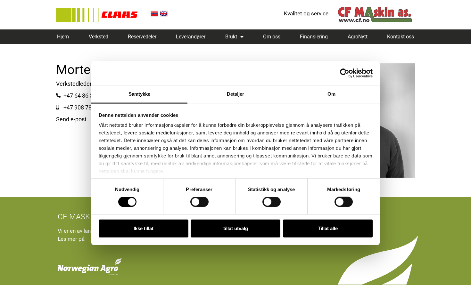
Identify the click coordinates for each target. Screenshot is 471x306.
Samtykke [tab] (139, 94)
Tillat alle (328, 228)
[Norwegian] (154, 15)
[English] (164, 15)
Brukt (231, 37)
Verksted (98, 37)
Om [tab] (331, 94)
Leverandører (190, 37)
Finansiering (314, 37)
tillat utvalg (235, 228)
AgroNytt (358, 37)
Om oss (271, 37)
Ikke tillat (143, 228)
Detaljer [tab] (235, 94)
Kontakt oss (400, 37)
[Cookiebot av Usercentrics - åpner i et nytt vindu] (345, 73)
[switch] (199, 202)
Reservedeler (142, 37)
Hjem (63, 37)
